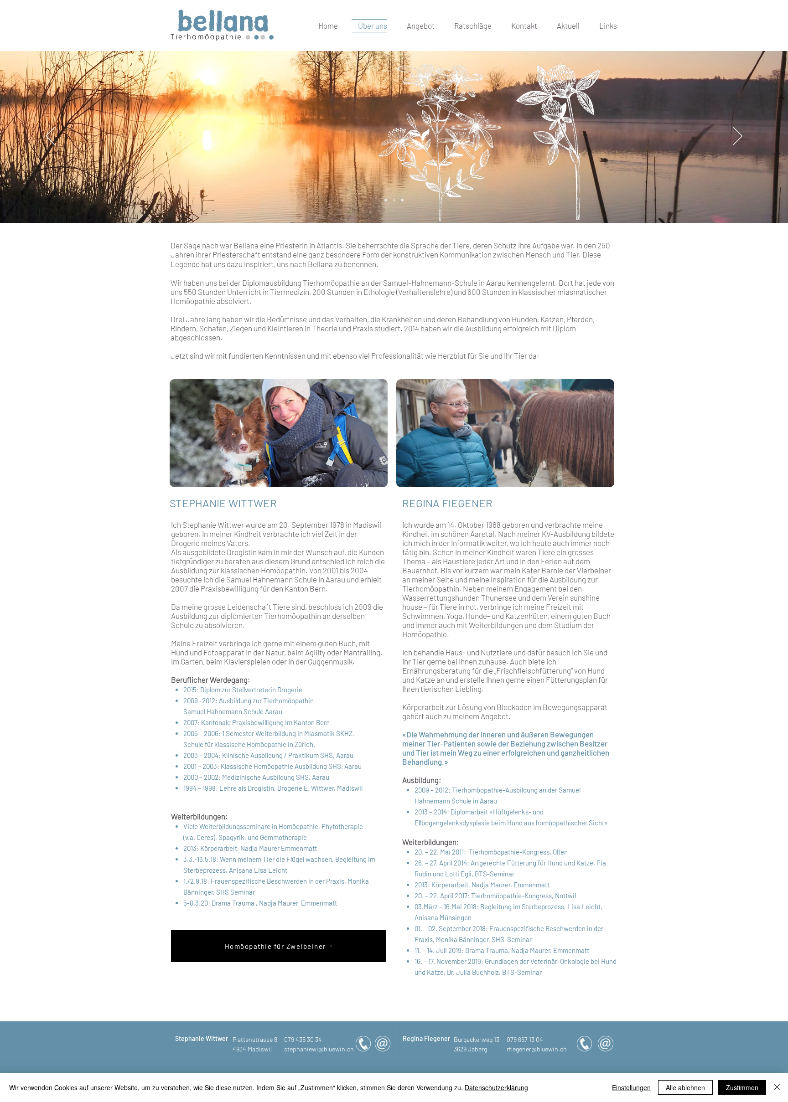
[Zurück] (50, 136)
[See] (394, 200)
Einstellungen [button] (631, 1087)
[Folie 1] (402, 200)
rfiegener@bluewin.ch (537, 1049)
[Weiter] (737, 136)
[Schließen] (777, 1087)
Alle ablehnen (685, 1087)
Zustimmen (742, 1087)
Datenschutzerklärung (496, 1087)
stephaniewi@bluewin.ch (319, 1049)
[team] (385, 200)
